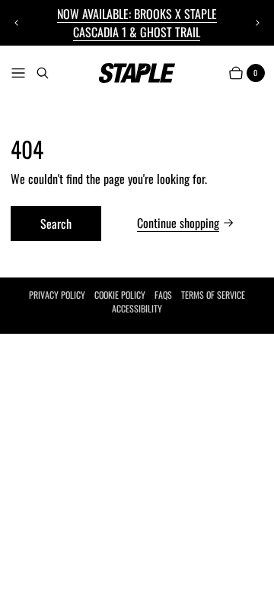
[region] (137, 23)
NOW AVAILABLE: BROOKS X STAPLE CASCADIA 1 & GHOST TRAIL (137, 23)
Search (56, 223)
